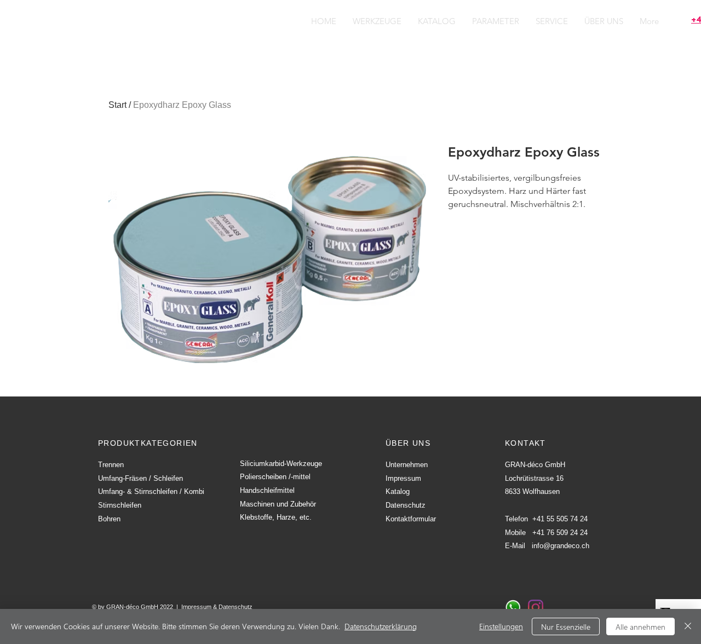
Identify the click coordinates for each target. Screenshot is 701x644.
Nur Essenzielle (565, 627)
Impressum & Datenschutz (216, 606)
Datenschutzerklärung (380, 626)
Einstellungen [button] (501, 626)
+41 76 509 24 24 (560, 532)
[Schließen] (687, 626)
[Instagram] (535, 607)
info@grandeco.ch (560, 546)
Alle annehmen (640, 627)
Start (117, 105)
